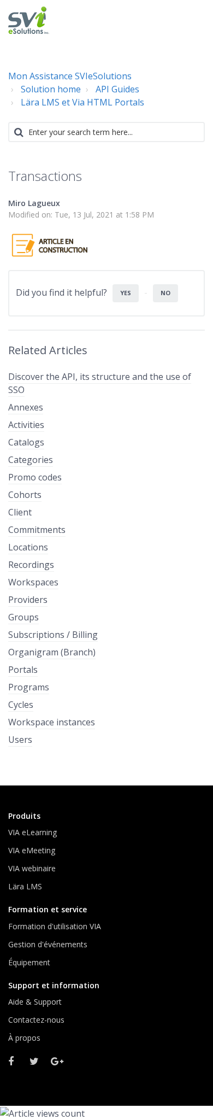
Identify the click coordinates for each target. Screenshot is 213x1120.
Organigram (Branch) (52, 652)
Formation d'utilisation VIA (54, 926)
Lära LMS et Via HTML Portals (82, 102)
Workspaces (33, 582)
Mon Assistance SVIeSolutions (70, 76)
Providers (28, 600)
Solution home (51, 89)
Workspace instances (51, 722)
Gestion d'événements (47, 944)
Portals (23, 670)
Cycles (20, 705)
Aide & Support (35, 1001)
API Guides (117, 89)
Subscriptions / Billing (53, 635)
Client (20, 512)
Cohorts (25, 495)
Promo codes (35, 477)
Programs (28, 687)
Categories (30, 460)
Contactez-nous (36, 1020)
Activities (26, 425)
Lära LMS (25, 886)
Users (20, 740)
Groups (23, 617)
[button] (192, 19)
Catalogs (26, 442)
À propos (24, 1038)
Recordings (31, 565)
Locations (28, 547)
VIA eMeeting (31, 850)
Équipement (29, 962)
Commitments (37, 530)
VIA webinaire (32, 868)
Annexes (25, 407)
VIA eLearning (32, 832)
